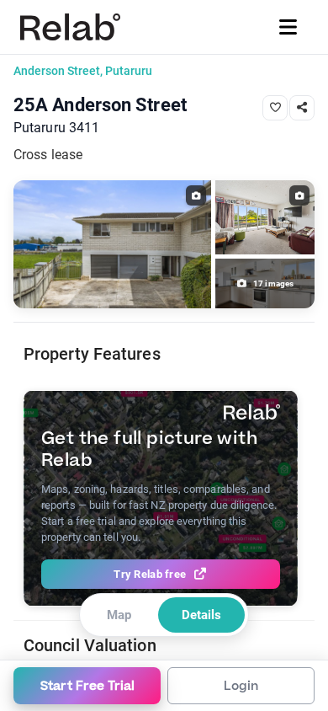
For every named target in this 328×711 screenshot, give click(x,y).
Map (119, 615)
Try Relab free (150, 574)
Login (241, 686)
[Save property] (275, 107)
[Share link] (302, 107)
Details (201, 615)
